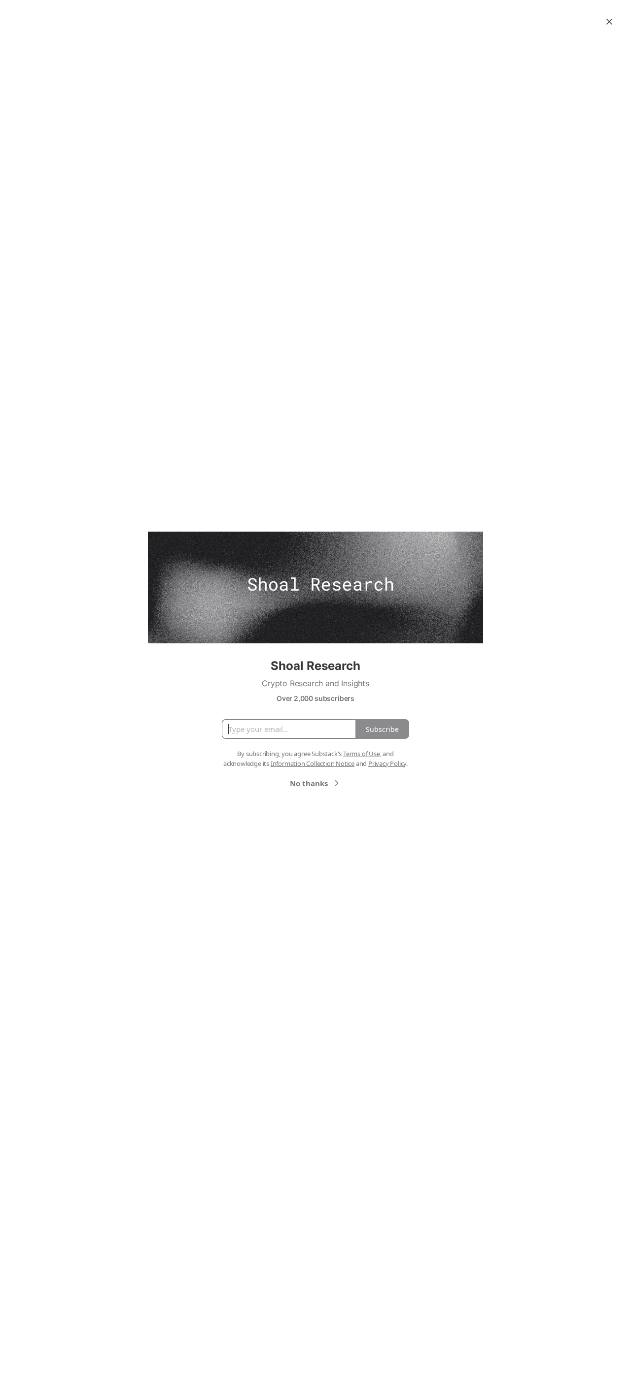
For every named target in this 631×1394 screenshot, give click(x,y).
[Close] (609, 22)
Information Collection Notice (312, 763)
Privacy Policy (387, 763)
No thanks (309, 783)
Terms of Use (361, 753)
